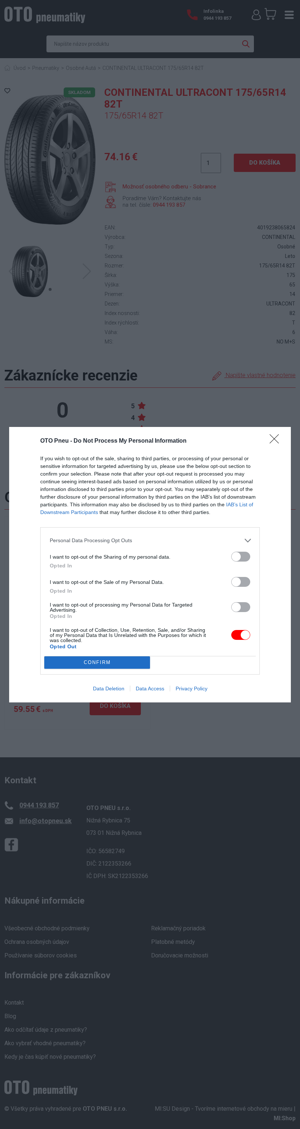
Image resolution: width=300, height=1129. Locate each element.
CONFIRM (97, 662)
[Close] (277, 441)
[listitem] (150, 540)
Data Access (150, 688)
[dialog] (150, 564)
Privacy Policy (191, 688)
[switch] (240, 557)
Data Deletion (108, 688)
